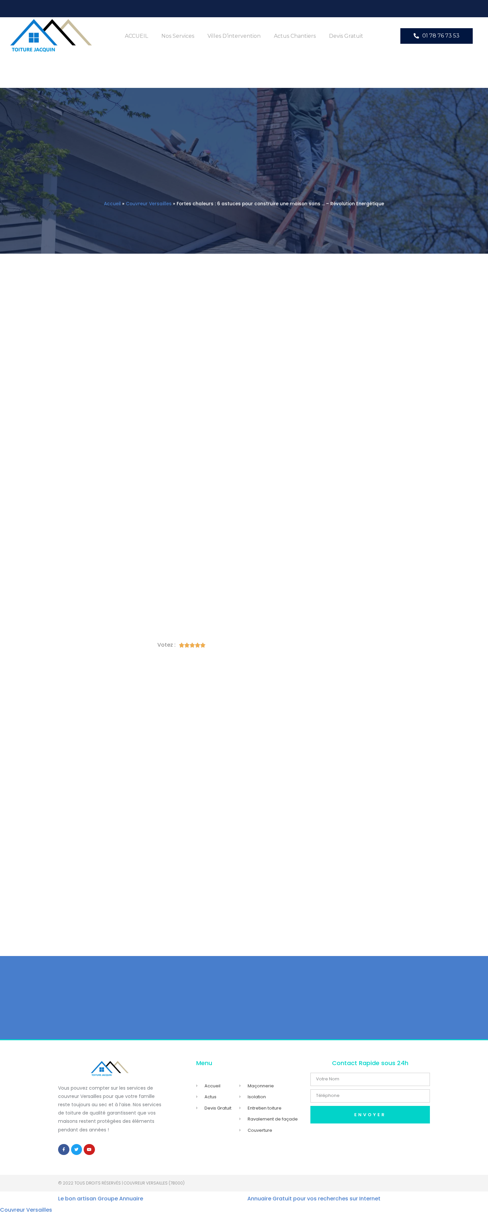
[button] (436, 36)
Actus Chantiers (295, 36)
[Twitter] (76, 1149)
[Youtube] (89, 1149)
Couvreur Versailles (149, 204)
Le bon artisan (77, 1198)
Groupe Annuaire (120, 1198)
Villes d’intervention (234, 36)
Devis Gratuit (346, 36)
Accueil (112, 204)
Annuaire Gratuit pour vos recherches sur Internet (313, 1198)
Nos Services (177, 36)
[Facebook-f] (63, 1149)
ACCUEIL (136, 36)
